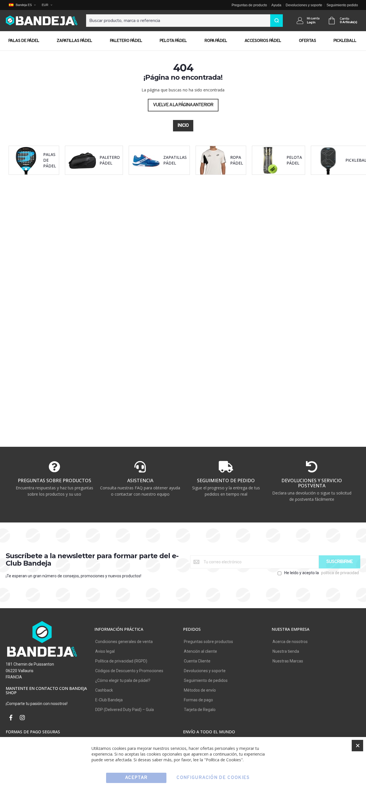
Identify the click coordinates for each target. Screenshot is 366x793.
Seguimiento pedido (342, 5)
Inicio (183, 126)
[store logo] (41, 20)
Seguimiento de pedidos (206, 680)
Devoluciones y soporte (304, 5)
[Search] (276, 20)
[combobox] (184, 20)
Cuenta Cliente (197, 661)
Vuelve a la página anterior (183, 105)
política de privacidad (340, 572)
